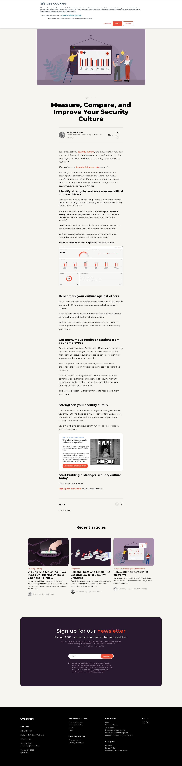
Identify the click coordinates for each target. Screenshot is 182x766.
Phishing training (75, 740)
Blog (107, 722)
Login (71, 730)
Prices (71, 727)
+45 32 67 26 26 (26, 743)
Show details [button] (107, 23)
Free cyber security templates (116, 733)
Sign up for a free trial (70, 489)
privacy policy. (98, 672)
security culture (86, 152)
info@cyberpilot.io (33, 746)
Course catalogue (75, 722)
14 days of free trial (76, 725)
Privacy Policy (110, 748)
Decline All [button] (128, 23)
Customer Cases (111, 725)
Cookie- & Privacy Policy (71, 15)
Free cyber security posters (115, 730)
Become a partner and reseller (116, 751)
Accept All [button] (117, 23)
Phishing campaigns (76, 743)
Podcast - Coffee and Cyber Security (119, 735)
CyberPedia (109, 727)
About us (108, 745)
